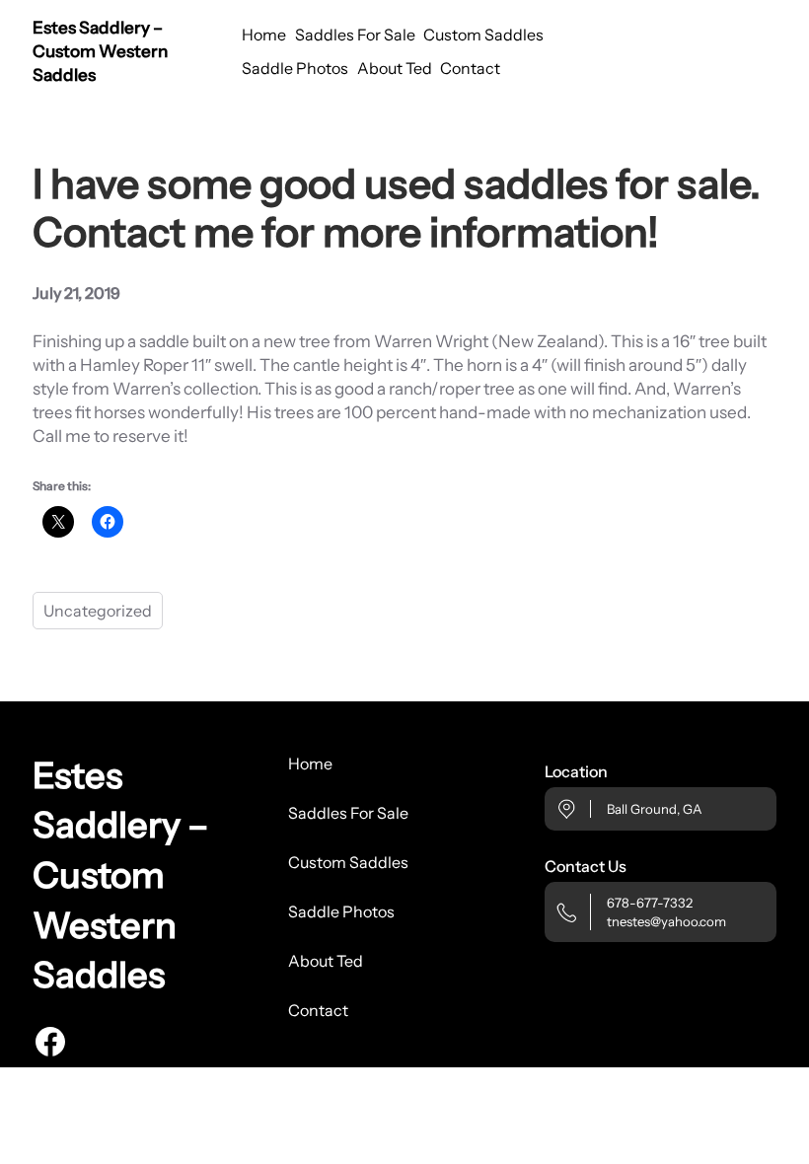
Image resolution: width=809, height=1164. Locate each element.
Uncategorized (97, 610)
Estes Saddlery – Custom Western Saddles (100, 51)
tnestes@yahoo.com (666, 921)
